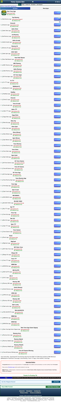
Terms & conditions (35, 392)
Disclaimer (33, 4)
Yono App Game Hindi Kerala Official (24, 397)
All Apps (15, 8)
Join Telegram (39, 4)
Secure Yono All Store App (12, 397)
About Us (22, 391)
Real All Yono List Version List (38, 399)
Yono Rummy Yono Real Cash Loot (42, 398)
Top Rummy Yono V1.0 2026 (30, 398)
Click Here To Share (53, 386)
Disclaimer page (11, 367)
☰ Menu (57, 2)
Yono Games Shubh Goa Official (17, 398)
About (23, 4)
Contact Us (27, 4)
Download (57, 19)
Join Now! (57, 12)
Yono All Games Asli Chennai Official (33, 400)
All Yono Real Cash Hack (36, 397)
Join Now (56, 381)
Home (20, 4)
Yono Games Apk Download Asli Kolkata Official (23, 399)
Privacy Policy (24, 392)
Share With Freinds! (7, 386)
